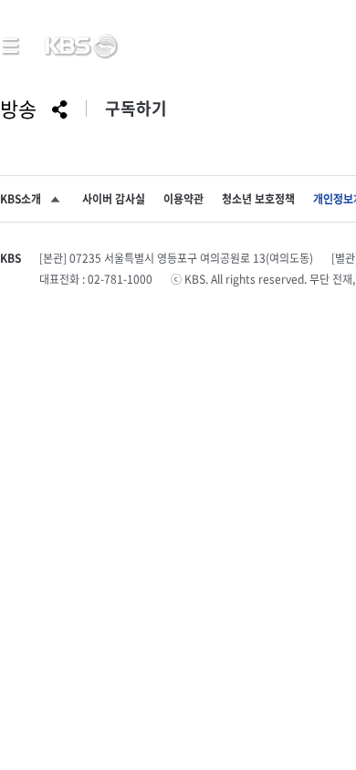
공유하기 (60, 110)
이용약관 (183, 199)
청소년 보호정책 (258, 199)
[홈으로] (81, 46)
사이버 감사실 (113, 199)
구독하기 (136, 109)
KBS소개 (20, 199)
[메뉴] (11, 45)
